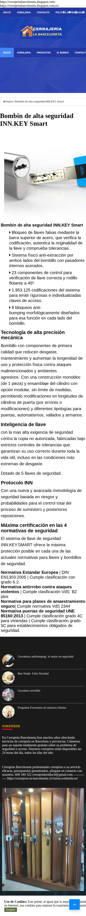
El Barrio (63, 52)
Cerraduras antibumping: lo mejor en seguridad (45, 656)
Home (9, 101)
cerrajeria (24, 12)
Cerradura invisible (29, 690)
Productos (44, 52)
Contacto (43, 12)
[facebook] (63, 12)
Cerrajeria (24, 52)
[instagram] (83, 12)
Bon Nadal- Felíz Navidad (33, 673)
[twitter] (69, 12)
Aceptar (10, 909)
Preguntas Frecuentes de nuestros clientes (42, 707)
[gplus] (76, 12)
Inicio (7, 12)
